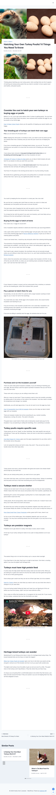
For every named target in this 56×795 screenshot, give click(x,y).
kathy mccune (8, 50)
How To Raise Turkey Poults (11, 124)
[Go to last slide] (4, 763)
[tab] (25, 778)
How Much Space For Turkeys (12, 439)
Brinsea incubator (8, 255)
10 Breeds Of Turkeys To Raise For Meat (15, 159)
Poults (5, 41)
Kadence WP (43, 791)
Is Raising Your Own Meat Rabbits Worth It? (42, 735)
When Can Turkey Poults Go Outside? (14, 661)
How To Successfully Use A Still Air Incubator (16, 409)
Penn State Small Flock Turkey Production (15, 512)
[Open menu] (53, 3)
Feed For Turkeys (9, 582)
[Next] (52, 763)
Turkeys (10, 41)
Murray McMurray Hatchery (30, 233)
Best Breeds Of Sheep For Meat (10, 735)
